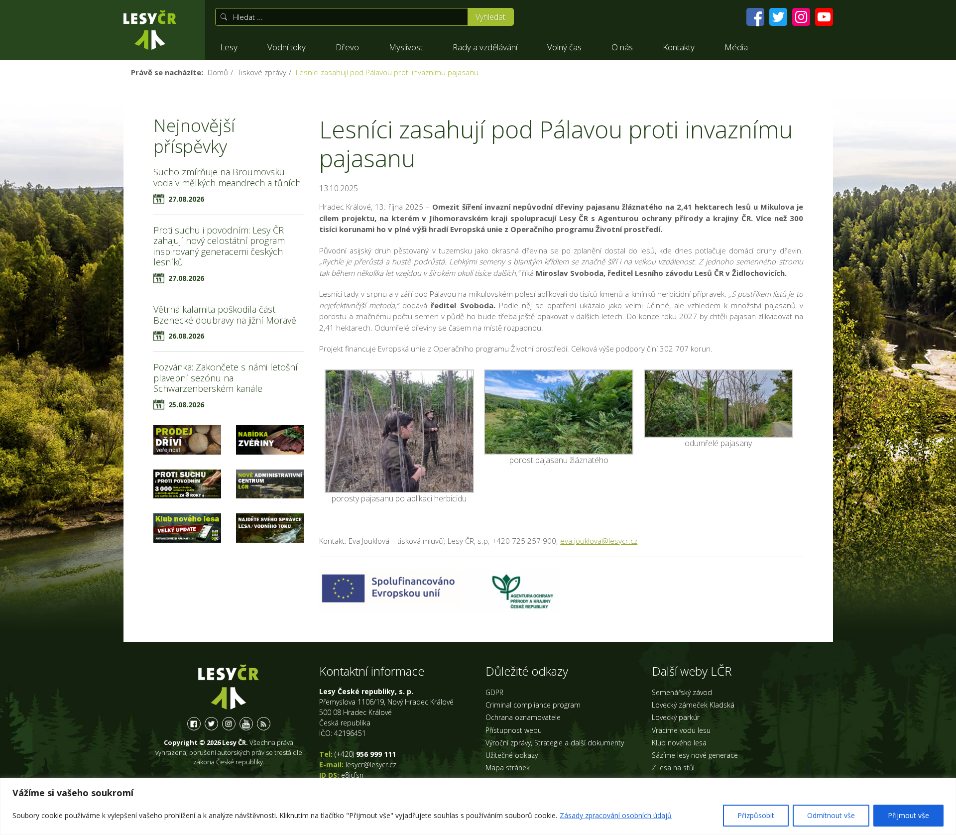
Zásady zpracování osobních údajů (616, 815)
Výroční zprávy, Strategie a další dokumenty (554, 742)
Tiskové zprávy (262, 72)
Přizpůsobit (755, 815)
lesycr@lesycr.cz (371, 764)
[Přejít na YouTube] (824, 17)
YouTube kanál (246, 723)
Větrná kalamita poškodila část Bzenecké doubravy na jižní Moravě (224, 314)
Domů (218, 72)
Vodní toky (286, 47)
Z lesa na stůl (673, 767)
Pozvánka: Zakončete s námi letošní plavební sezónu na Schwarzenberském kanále (225, 377)
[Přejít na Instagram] (801, 17)
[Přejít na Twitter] (778, 17)
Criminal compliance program (533, 705)
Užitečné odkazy (511, 755)
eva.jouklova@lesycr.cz (598, 541)
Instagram (229, 723)
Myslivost (406, 47)
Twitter (211, 723)
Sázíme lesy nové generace (695, 755)
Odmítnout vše (831, 815)
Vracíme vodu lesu (681, 730)
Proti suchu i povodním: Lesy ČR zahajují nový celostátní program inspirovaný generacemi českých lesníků (219, 246)
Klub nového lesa (679, 742)
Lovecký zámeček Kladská (693, 705)
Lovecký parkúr (676, 717)
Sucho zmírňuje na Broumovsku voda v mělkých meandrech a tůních (227, 177)
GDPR (494, 692)
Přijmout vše (908, 815)
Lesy (229, 47)
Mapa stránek (507, 767)
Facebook (194, 723)
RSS (263, 723)
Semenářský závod (682, 692)
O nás (622, 47)
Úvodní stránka (149, 30)
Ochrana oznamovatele (523, 717)
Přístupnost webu (513, 730)
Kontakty (679, 47)
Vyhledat (490, 16)
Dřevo (347, 47)
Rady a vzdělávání (485, 47)
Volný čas (564, 47)
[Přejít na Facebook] (755, 17)
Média (736, 47)
